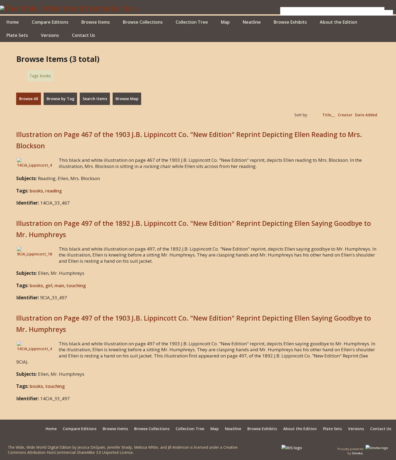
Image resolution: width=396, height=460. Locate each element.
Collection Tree (192, 22)
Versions (50, 35)
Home (12, 22)
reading (53, 191)
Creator (345, 114)
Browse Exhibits (290, 22)
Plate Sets (17, 35)
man (59, 285)
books (36, 191)
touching (76, 285)
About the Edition (338, 22)
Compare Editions (50, 22)
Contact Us (83, 35)
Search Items (95, 98)
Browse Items (95, 22)
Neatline (252, 22)
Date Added (366, 114)
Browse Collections (143, 22)
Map (225, 22)
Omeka (357, 453)
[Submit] (388, 8)
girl (48, 285)
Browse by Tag (60, 98)
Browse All (28, 98)
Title (326, 114)
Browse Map (127, 98)
